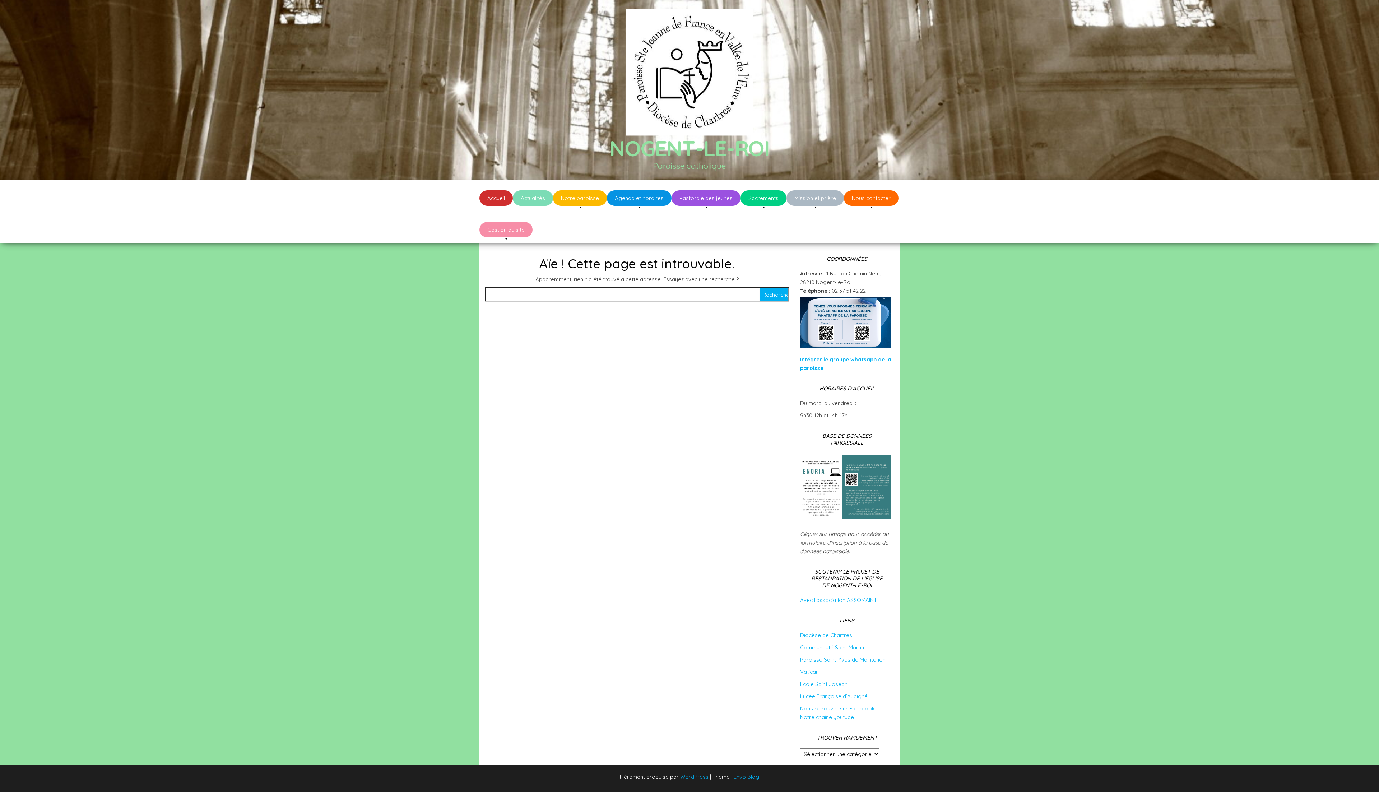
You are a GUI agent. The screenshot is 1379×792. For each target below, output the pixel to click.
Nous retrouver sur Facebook (837, 708)
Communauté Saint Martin (832, 647)
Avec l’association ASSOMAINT (838, 600)
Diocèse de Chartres (826, 635)
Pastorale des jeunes (706, 198)
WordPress (694, 776)
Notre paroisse (580, 198)
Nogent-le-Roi (689, 148)
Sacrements (763, 198)
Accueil (496, 198)
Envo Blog (746, 776)
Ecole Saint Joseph (824, 684)
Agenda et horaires (639, 198)
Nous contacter (871, 198)
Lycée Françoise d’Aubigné (834, 696)
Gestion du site (506, 229)
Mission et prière (815, 198)
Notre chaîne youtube (827, 717)
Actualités (533, 198)
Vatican (809, 671)
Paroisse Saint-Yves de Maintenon (843, 659)
